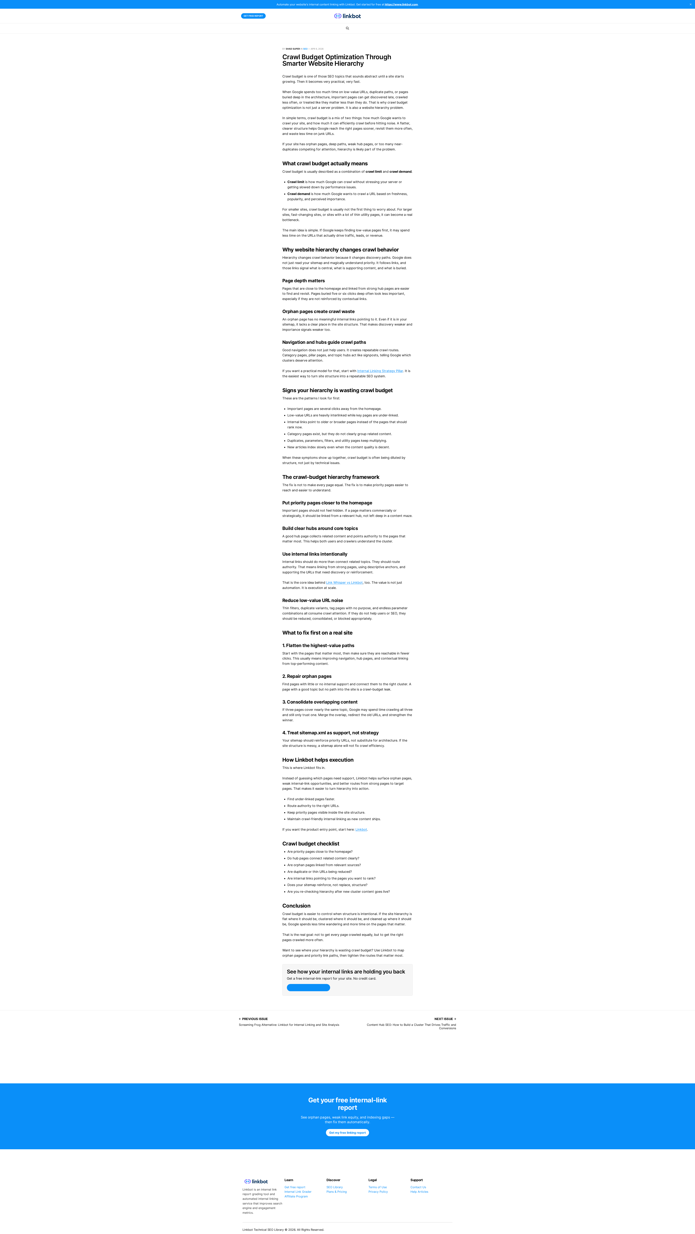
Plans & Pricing (337, 1191)
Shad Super (293, 48)
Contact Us (418, 1187)
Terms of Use (377, 1187)
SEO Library (335, 1187)
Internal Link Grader (298, 1191)
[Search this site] (347, 28)
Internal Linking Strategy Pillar (380, 371)
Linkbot (361, 829)
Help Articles (419, 1191)
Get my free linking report (308, 987)
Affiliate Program (296, 1196)
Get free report (253, 15)
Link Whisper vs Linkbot (344, 582)
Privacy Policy (378, 1191)
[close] (691, 4)
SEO (305, 48)
